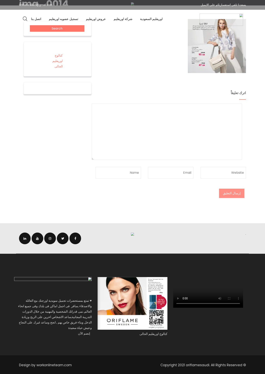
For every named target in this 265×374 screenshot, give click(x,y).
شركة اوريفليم (123, 19)
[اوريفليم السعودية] (221, 20)
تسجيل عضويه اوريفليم (63, 19)
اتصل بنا (36, 19)
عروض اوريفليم (96, 19)
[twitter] (62, 238)
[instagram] (50, 238)
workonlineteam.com (54, 365)
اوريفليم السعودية (151, 19)
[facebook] (75, 238)
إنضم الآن (84, 333)
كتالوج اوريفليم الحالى (57, 61)
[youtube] (37, 238)
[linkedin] (25, 238)
